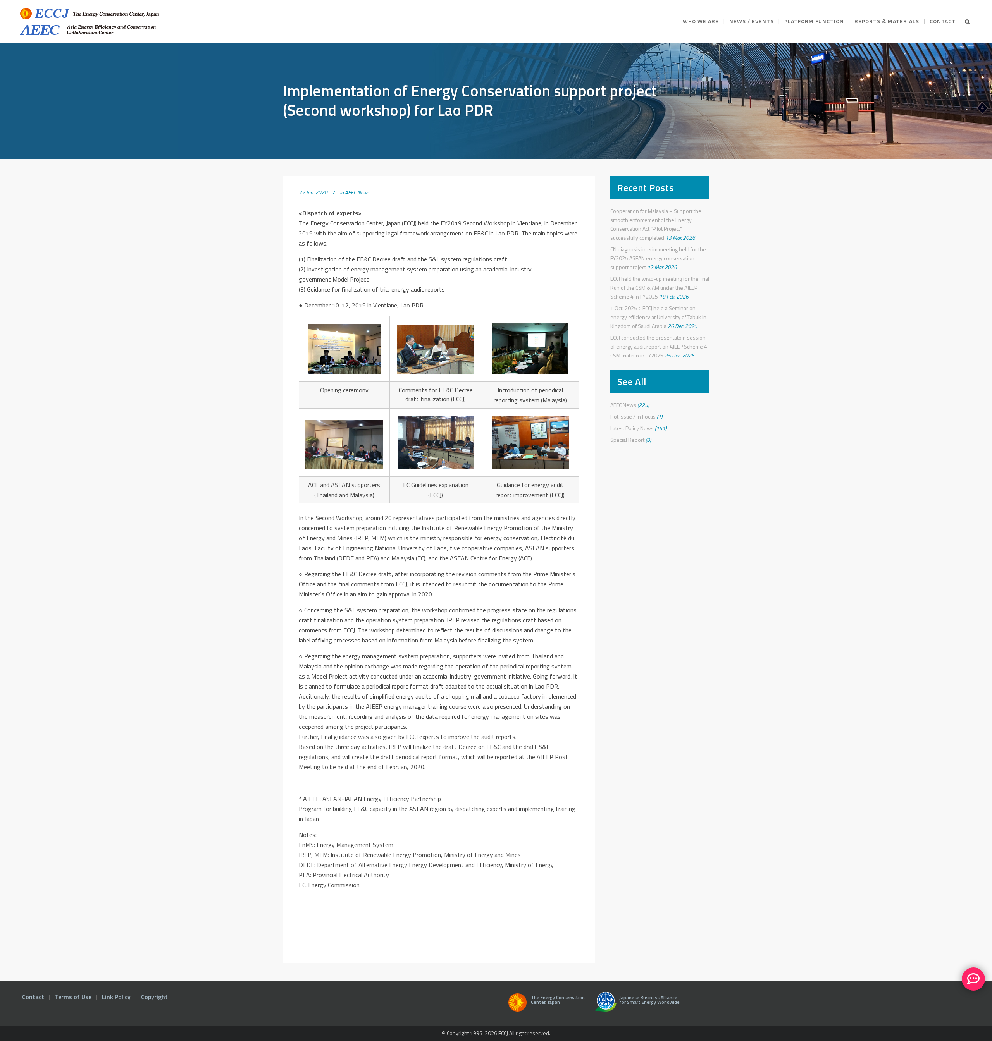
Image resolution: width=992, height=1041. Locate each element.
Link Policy (116, 997)
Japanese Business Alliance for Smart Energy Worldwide (648, 1000)
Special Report (627, 440)
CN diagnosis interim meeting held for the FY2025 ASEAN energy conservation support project (658, 258)
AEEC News (357, 192)
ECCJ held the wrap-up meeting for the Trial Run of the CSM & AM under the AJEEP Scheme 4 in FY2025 (659, 288)
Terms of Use (73, 997)
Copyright (154, 997)
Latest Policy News (632, 428)
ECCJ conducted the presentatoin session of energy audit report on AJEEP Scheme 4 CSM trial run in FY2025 (658, 346)
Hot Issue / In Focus (633, 416)
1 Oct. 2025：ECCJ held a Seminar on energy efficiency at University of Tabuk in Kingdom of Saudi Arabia (658, 317)
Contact (33, 997)
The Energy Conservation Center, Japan (558, 1000)
